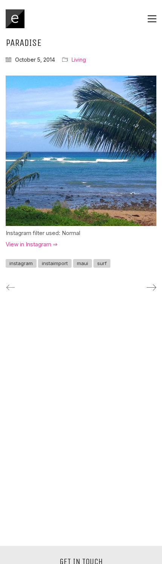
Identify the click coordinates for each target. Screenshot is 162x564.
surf (102, 263)
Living (79, 59)
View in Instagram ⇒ (32, 244)
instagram (21, 263)
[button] (152, 19)
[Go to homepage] (15, 18)
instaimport (55, 263)
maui (82, 263)
